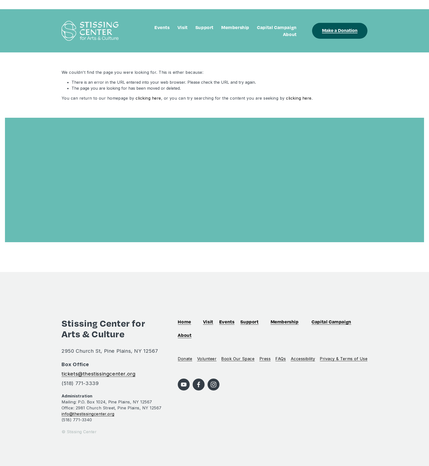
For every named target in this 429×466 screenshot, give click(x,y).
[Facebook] (199, 384)
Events (162, 27)
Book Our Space (237, 358)
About (290, 34)
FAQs (280, 358)
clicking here (148, 98)
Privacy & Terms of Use (343, 358)
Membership (235, 27)
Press (265, 358)
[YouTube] (184, 384)
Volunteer (206, 358)
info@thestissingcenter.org (88, 413)
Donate (185, 358)
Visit (183, 27)
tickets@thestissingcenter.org (98, 374)
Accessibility (303, 358)
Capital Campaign (277, 27)
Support (204, 27)
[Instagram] (213, 384)
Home (184, 321)
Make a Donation (340, 30)
